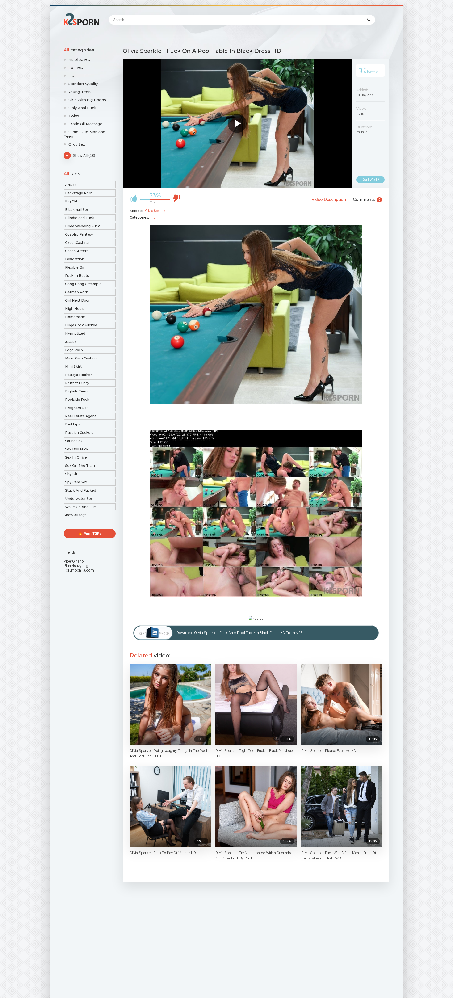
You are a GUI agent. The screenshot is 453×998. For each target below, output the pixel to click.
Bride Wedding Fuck (82, 226)
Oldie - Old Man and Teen (84, 134)
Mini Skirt (73, 366)
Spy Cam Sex (76, 482)
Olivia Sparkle (155, 211)
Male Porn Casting (81, 358)
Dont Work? (370, 179)
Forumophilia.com (79, 570)
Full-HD (75, 67)
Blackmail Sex (77, 209)
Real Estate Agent (80, 416)
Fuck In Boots (77, 276)
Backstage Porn (78, 193)
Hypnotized (75, 333)
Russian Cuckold (79, 432)
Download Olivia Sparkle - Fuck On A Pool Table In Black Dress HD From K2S (239, 633)
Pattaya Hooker (78, 375)
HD (71, 75)
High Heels (74, 309)
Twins (73, 116)
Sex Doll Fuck (76, 449)
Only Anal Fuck (82, 107)
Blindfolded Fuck (79, 218)
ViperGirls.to (74, 561)
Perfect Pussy (77, 383)
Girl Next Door (77, 300)
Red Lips (72, 424)
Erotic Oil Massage (85, 124)
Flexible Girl (75, 267)
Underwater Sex (79, 499)
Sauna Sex (74, 441)
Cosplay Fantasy (79, 234)
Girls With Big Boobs (87, 99)
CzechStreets (76, 251)
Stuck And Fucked (80, 490)
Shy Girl (71, 474)
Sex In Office (76, 457)
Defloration (74, 259)
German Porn (76, 292)
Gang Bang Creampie (83, 284)
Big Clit (71, 201)
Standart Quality (83, 83)
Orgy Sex (76, 144)
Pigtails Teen (76, 391)
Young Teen (79, 91)
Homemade (75, 317)
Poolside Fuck (77, 399)
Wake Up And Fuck (81, 507)
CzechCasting (77, 242)
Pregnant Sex (76, 408)
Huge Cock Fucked (81, 325)
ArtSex (70, 185)
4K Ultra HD (79, 59)
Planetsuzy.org (76, 566)
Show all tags (75, 515)
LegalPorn (74, 350)
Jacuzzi (71, 342)
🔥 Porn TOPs (89, 533)
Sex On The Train (80, 465)
